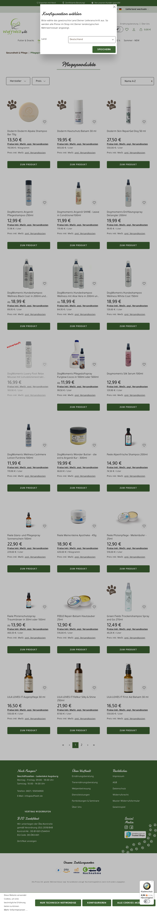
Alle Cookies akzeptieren (134, 903)
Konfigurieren (96, 903)
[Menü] (152, 882)
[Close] (114, 7)
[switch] (147, 901)
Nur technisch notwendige (58, 903)
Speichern (104, 50)
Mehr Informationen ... (16, 910)
